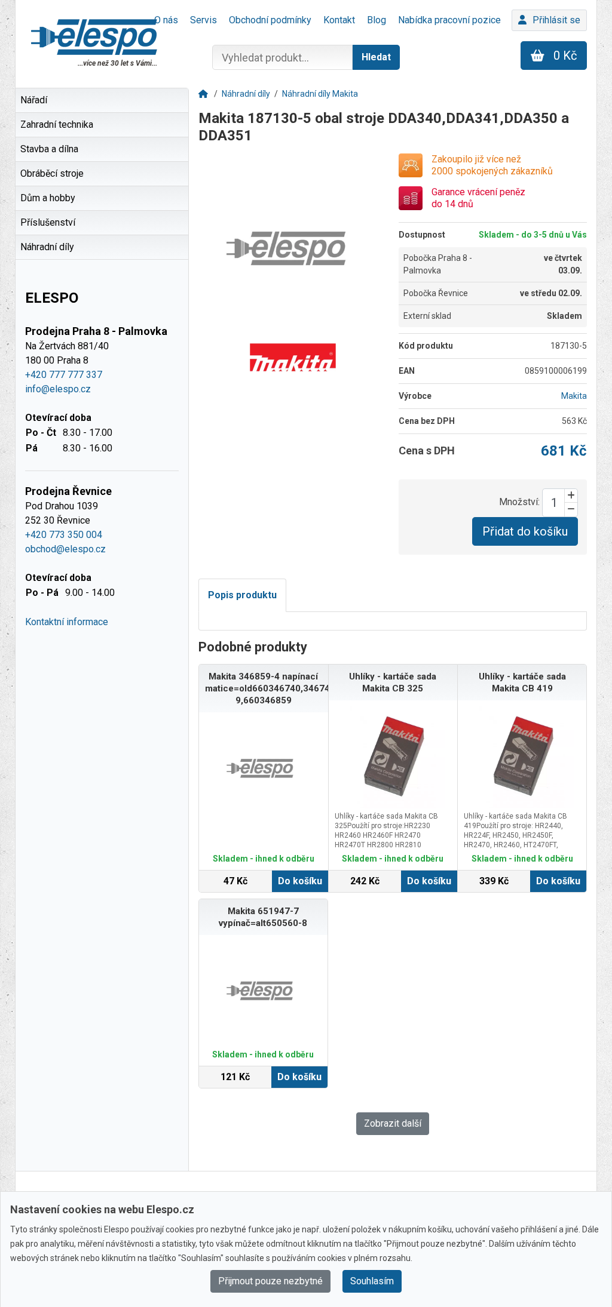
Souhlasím (372, 1281)
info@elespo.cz (58, 389)
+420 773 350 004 (63, 534)
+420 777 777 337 (63, 374)
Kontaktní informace (66, 622)
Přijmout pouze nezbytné (270, 1281)
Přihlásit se (556, 20)
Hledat (376, 57)
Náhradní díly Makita (320, 94)
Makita (574, 396)
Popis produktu (242, 595)
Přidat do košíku (525, 531)
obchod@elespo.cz (65, 549)
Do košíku (300, 881)
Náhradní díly (246, 94)
